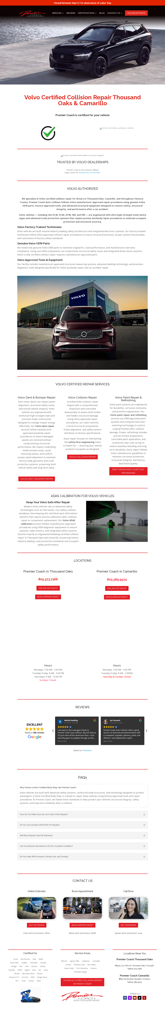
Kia (39, 970)
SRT (17, 981)
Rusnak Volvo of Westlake (89, 172)
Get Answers (128, 925)
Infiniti (19, 970)
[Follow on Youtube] (135, 998)
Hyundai (11, 970)
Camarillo (96, 961)
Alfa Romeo (25, 959)
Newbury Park (79, 965)
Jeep (34, 970)
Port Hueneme (82, 968)
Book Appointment (48, 597)
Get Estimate (36, 925)
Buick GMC (14, 963)
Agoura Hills (74, 961)
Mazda (16, 974)
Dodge (14, 966)
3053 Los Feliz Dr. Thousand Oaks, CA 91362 (135, 966)
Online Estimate (136, 13)
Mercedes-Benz (28, 974)
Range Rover (42, 977)
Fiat (20, 966)
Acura (16, 959)
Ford (27, 966)
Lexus (45, 970)
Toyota (31, 981)
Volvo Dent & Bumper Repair (36, 479)
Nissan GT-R (14, 977)
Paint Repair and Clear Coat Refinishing (128, 471)
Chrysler (43, 963)
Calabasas (86, 961)
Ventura (93, 968)
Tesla (23, 981)
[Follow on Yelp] (144, 998)
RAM (33, 977)
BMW (41, 959)
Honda (42, 966)
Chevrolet (33, 963)
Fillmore (64, 961)
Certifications (86, 13)
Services (56, 13)
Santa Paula (69, 968)
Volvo (39, 981)
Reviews (70, 13)
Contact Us (113, 13)
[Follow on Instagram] (130, 998)
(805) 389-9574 (135, 982)
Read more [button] (62, 741)
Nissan (39, 974)
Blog (102, 13)
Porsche (25, 977)
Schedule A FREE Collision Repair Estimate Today (82, 982)
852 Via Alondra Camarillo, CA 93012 (135, 979)
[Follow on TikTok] (139, 998)
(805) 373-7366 (135, 969)
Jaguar (27, 970)
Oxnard (68, 965)
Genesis (34, 966)
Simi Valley (91, 965)
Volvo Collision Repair (82, 457)
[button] (146, 731)
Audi (34, 959)
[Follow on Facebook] (125, 998)
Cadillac (24, 963)
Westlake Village (80, 972)
